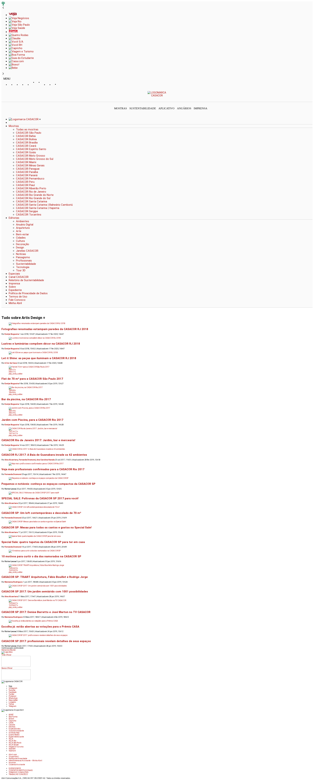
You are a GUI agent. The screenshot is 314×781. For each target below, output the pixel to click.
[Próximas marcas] (3, 73)
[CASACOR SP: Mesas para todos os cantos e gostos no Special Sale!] (157, 522)
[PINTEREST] (33, 84)
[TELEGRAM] (60, 84)
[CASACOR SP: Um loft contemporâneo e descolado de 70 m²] (157, 507)
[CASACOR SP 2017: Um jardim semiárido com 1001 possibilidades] (157, 586)
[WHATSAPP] (38, 86)
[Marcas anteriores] (3, 7)
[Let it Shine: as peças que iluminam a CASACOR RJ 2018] (157, 352)
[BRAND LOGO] (24, 119)
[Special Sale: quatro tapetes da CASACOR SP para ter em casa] (157, 536)
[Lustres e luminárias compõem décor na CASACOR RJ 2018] (157, 338)
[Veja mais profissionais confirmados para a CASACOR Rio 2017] (157, 464)
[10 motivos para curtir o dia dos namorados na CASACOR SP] (157, 551)
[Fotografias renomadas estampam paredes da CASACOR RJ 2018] (157, 323)
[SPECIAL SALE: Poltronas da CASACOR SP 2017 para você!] (157, 493)
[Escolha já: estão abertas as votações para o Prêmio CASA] (157, 621)
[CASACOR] (157, 95)
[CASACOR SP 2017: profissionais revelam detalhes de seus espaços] (157, 635)
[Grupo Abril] (3, 4)
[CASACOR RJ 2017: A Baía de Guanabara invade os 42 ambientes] (157, 449)
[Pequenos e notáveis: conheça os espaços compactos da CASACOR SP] (157, 478)
